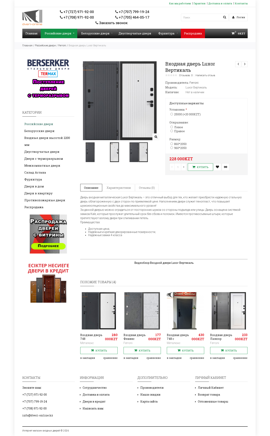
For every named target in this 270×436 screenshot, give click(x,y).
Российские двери (58, 33)
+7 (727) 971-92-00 (78, 12)
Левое (178, 127)
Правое (179, 131)
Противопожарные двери (44, 200)
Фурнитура (166, 33)
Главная (31, 33)
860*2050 (180, 144)
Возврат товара (209, 394)
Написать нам (93, 408)
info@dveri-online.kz (37, 415)
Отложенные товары (213, 401)
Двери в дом (34, 186)
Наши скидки (150, 394)
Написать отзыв (205, 75)
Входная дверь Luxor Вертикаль (87, 45)
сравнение (110, 358)
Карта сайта (149, 401)
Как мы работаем (180, 3)
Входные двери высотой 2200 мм (47, 141)
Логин (240, 17)
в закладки (87, 358)
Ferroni (62, 45)
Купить (202, 167)
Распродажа (193, 33)
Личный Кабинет (211, 387)
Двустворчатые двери (135, 33)
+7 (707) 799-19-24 (133, 12)
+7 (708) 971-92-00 (78, 17)
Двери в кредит (94, 401)
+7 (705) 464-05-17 (133, 17)
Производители (152, 387)
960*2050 (180, 148)
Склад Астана (35, 172)
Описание (91, 188)
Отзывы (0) (147, 188)
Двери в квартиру (38, 193)
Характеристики (119, 188)
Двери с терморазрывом (43, 159)
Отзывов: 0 (186, 75)
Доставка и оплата (220, 3)
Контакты (241, 3)
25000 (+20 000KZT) (187, 114)
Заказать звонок (113, 23)
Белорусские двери (95, 33)
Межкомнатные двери (42, 165)
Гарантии (200, 3)
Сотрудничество (95, 387)
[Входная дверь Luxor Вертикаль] (155, 136)
